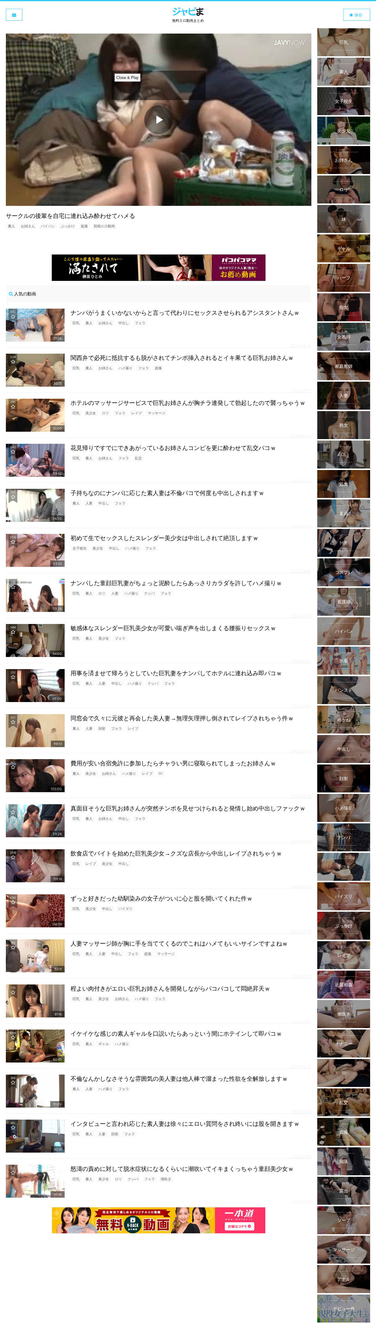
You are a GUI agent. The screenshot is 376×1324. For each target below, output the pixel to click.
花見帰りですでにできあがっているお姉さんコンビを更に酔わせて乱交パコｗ (173, 447)
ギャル (103, 1044)
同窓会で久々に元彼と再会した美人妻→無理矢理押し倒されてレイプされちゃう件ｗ (182, 718)
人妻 (89, 503)
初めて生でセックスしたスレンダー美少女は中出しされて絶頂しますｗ (164, 538)
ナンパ (149, 593)
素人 (11, 226)
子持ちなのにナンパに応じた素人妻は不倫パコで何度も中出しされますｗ (167, 493)
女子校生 (80, 548)
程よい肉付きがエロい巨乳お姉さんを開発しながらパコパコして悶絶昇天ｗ (170, 988)
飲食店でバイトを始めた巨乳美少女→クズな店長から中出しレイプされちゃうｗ (176, 853)
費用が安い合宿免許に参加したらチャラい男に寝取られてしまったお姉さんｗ (173, 763)
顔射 (101, 728)
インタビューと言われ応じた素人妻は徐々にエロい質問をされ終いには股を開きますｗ (185, 1123)
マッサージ (156, 413)
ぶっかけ (68, 226)
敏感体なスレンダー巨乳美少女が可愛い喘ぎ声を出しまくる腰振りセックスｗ (173, 628)
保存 (357, 15)
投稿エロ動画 (104, 226)
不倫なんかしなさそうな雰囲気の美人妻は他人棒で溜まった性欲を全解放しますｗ (179, 1078)
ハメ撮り (125, 368)
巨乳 (76, 323)
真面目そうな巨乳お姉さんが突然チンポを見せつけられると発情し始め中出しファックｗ (188, 808)
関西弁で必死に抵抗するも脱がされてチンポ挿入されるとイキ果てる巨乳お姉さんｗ (182, 357)
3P (160, 773)
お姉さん (28, 226)
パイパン (48, 226)
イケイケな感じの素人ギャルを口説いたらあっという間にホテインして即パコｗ (176, 1033)
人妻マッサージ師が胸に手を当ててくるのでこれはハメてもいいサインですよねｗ (179, 943)
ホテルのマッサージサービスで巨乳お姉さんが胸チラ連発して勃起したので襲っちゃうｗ (188, 402)
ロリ (105, 413)
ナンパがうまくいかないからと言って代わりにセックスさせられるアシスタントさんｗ (185, 312)
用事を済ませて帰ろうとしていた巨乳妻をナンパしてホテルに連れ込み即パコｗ (176, 673)
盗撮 (84, 226)
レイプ (136, 413)
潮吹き (166, 1179)
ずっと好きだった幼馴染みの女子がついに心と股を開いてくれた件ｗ (161, 898)
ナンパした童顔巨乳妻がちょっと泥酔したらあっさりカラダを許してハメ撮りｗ (176, 583)
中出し (123, 323)
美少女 (90, 413)
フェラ (140, 323)
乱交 (138, 458)
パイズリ (125, 908)
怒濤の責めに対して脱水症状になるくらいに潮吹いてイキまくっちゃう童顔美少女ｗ (182, 1168)
